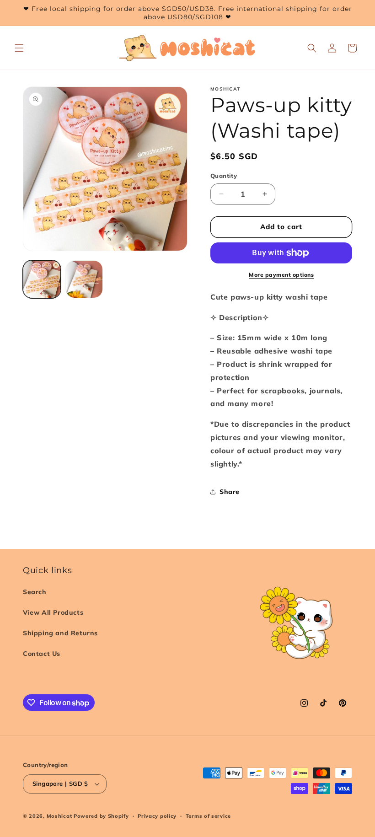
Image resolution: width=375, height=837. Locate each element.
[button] (19, 48)
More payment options (281, 274)
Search (35, 592)
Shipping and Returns (60, 633)
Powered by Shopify (101, 816)
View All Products (53, 612)
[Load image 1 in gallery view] (42, 279)
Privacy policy (157, 816)
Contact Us (41, 653)
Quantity (223, 175)
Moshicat (59, 816)
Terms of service (208, 816)
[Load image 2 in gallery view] (84, 279)
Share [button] (230, 492)
